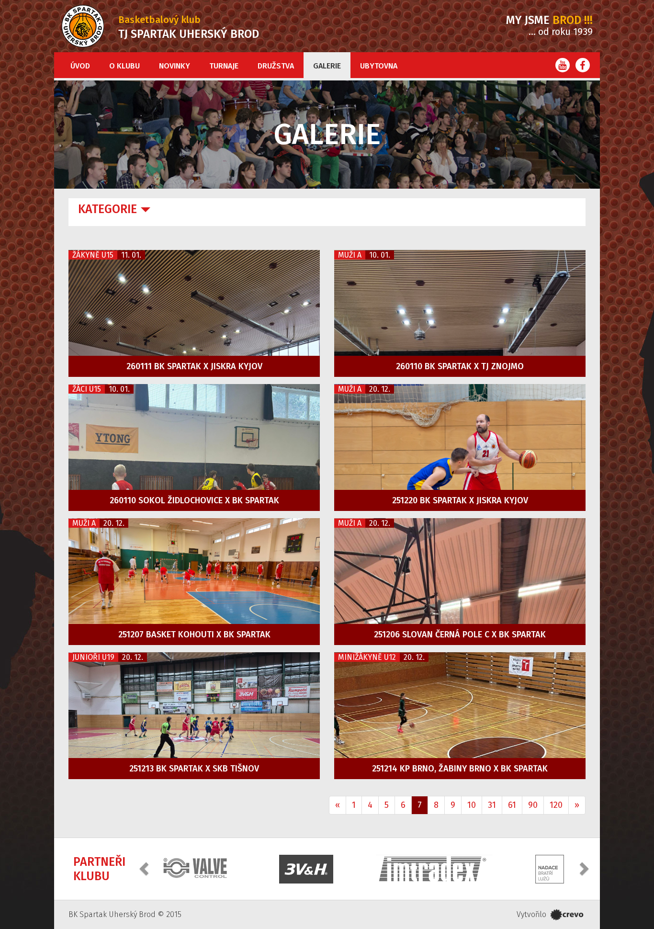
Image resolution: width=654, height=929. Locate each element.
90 (533, 805)
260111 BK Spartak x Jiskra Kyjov (194, 366)
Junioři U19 (93, 657)
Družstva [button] (276, 65)
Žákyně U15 (92, 255)
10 (471, 805)
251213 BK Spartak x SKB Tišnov (194, 768)
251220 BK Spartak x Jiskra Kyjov (460, 500)
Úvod (80, 65)
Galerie (327, 65)
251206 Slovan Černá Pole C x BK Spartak (460, 634)
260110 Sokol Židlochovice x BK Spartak (194, 500)
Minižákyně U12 (367, 657)
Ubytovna (378, 65)
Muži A (349, 255)
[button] (145, 868)
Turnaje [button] (223, 65)
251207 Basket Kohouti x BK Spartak (194, 634)
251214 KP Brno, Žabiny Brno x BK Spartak (460, 768)
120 (556, 805)
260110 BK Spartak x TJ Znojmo (460, 366)
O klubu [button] (124, 65)
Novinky (174, 65)
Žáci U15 (86, 389)
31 (492, 805)
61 (512, 805)
